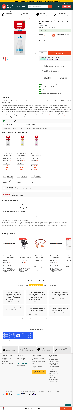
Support (23, 358)
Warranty (11, 363)
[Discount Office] (7, 6)
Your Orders (4, 358)
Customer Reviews (53, 371)
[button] (20, 6)
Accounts (19, 360)
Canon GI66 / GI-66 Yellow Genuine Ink (21, 154)
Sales (18, 358)
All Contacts (25, 360)
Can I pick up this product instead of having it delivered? (16, 208)
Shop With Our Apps (53, 381)
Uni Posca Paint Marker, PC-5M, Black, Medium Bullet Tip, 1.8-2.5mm (55, 257)
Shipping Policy (52, 377)
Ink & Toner (38, 11)
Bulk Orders (4, 360)
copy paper (21, 117)
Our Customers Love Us (36, 281)
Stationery (25, 11)
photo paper (64, 115)
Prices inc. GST (69, 3)
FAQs (10, 358)
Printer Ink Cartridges (16, 18)
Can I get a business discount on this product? (13, 211)
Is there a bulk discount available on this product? (14, 204)
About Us (51, 369)
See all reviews (47, 318)
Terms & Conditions (53, 379)
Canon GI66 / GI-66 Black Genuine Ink (7, 154)
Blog (50, 373)
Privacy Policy (55, 373)
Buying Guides (12, 11)
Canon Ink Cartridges (26, 18)
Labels (55, 11)
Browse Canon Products (17, 195)
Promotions (5, 11)
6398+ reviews (53, 285)
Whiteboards (49, 11)
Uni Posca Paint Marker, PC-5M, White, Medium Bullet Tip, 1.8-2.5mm (8, 257)
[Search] (50, 6)
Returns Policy (52, 375)
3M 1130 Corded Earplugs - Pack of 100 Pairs (40, 256)
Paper (44, 11)
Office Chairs (32, 11)
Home (3, 18)
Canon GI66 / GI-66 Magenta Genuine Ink (36, 154)
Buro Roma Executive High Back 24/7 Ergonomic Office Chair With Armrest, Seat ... (25, 258)
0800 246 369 (22, 363)
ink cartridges (48, 115)
